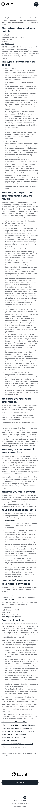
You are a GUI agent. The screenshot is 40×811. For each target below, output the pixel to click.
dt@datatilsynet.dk (13, 617)
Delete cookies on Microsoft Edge (14, 722)
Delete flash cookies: (9, 741)
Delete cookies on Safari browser (13, 734)
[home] (7, 4)
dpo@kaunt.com (7, 520)
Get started (20, 782)
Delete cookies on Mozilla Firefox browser (16, 728)
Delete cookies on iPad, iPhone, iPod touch (17, 744)
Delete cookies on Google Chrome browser (17, 731)
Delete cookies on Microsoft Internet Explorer (18, 725)
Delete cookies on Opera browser (14, 738)
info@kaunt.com (7, 44)
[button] (36, 4)
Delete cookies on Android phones (14, 747)
